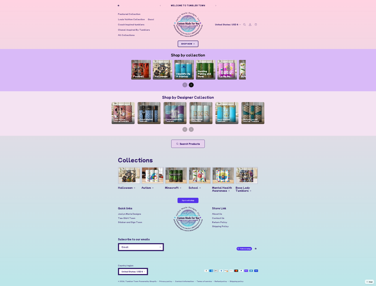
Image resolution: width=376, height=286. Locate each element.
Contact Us (218, 218)
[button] (244, 24)
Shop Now (186, 44)
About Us (217, 214)
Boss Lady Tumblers (243, 189)
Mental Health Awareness (222, 189)
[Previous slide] (184, 84)
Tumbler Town (131, 281)
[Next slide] (191, 84)
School (193, 187)
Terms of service (204, 281)
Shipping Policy (220, 226)
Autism (146, 187)
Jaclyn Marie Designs (129, 214)
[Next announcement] (216, 5)
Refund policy (221, 281)
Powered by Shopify (148, 281)
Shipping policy (237, 281)
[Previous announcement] (160, 5)
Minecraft (172, 187)
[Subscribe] (160, 247)
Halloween (125, 187)
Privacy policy (165, 281)
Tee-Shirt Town (126, 218)
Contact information (184, 281)
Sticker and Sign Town (130, 222)
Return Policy (219, 222)
